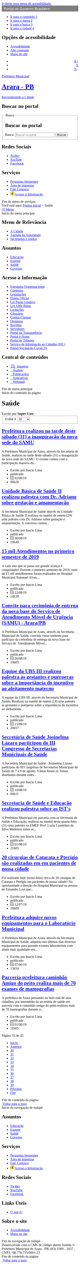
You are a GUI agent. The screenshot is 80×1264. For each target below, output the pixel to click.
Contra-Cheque (20, 317)
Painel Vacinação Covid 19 (28, 348)
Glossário (16, 313)
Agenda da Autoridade (25, 235)
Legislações (18, 294)
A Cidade (16, 231)
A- (75, 69)
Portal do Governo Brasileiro (27, 8)
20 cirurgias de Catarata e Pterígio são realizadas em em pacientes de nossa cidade (40, 863)
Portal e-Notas (19, 336)
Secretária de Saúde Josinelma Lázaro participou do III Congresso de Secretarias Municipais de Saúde (35, 745)
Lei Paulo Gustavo (22, 302)
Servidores (17, 329)
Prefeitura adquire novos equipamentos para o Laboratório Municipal (39, 923)
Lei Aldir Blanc (20, 306)
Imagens (22, 366)
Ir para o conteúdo (23, 17)
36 (12, 1073)
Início (14, 1043)
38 (12, 1081)
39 (12, 1085)
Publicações (20, 374)
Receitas (16, 325)
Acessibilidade (20, 46)
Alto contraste (19, 50)
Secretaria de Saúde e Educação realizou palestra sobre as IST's (37, 805)
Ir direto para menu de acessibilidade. (27, 3)
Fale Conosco (19, 189)
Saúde (14, 264)
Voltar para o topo (14, 1104)
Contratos (16, 290)
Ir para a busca (21, 24)
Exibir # (11, 419)
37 (12, 1077)
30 (12, 1050)
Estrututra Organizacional (27, 286)
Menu (9, 209)
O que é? (16, 1212)
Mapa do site (19, 54)
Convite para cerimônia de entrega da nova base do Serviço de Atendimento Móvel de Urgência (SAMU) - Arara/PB (40, 614)
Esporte (15, 261)
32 (12, 1058)
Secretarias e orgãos (23, 239)
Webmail (18, 382)
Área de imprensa (22, 185)
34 (12, 1066)
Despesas (16, 321)
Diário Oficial (19, 298)
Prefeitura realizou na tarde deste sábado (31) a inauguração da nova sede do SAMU (39, 436)
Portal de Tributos (22, 340)
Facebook (16, 1194)
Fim (13, 1093)
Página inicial (32, 205)
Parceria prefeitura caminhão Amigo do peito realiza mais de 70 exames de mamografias (39, 983)
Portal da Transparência (26, 332)
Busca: (10, 134)
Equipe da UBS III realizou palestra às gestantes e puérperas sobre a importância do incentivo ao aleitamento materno (38, 679)
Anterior (16, 1046)
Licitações (17, 309)
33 (12, 1062)
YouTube (16, 1190)
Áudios (17, 370)
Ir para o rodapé (22, 28)
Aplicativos (20, 378)
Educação (16, 257)
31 (12, 1054)
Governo (16, 268)
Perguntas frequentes (24, 181)
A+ (76, 61)
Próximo (16, 1089)
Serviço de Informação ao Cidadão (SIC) (37, 344)
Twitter (15, 1186)
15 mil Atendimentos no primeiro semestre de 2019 (38, 554)
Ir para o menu (21, 20)
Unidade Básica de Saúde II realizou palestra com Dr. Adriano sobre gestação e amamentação (39, 496)
